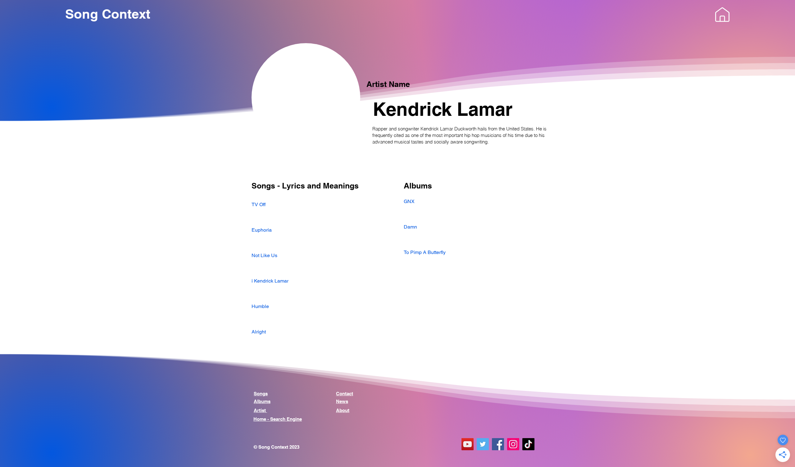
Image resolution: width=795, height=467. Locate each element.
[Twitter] (483, 444)
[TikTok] (528, 444)
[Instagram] (513, 444)
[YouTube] (467, 444)
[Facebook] (498, 444)
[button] (722, 14)
